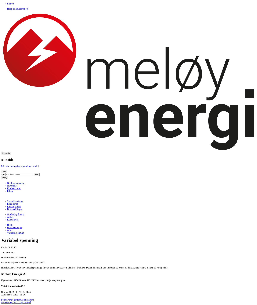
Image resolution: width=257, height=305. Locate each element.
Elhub (10, 191)
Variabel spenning (15, 233)
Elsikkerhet (12, 204)
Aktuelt (10, 217)
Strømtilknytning (15, 201)
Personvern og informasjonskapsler (17, 299)
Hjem (9, 224)
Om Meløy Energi (15, 214)
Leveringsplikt (14, 206)
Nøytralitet (12, 185)
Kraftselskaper (14, 188)
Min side (6, 153)
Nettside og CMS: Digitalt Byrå (16, 302)
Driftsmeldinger (14, 209)
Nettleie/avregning (15, 183)
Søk (4, 171)
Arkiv (10, 230)
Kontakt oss (12, 219)
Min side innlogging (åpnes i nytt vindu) (20, 166)
